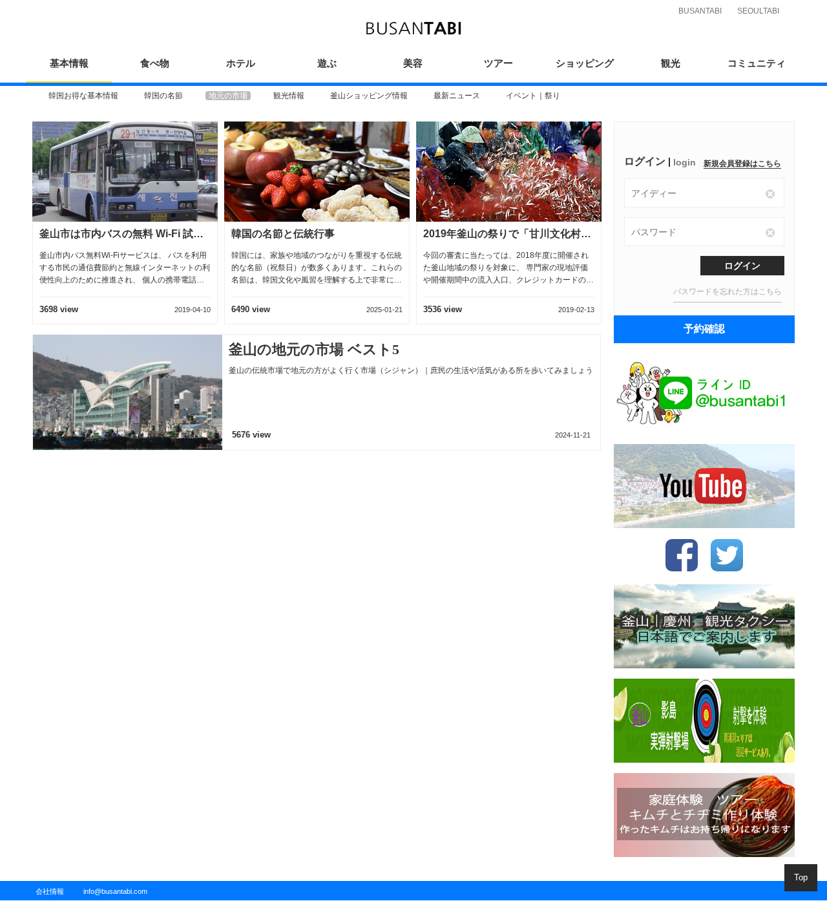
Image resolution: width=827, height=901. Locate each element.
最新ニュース (457, 95)
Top (801, 877)
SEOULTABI (758, 11)
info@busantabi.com (115, 891)
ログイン (742, 265)
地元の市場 (228, 95)
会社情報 (50, 891)
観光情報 (288, 95)
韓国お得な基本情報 (83, 95)
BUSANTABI (700, 11)
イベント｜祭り (533, 95)
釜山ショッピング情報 (369, 95)
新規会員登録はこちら (742, 163)
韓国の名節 (163, 95)
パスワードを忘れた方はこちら (727, 291)
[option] (83, 95)
